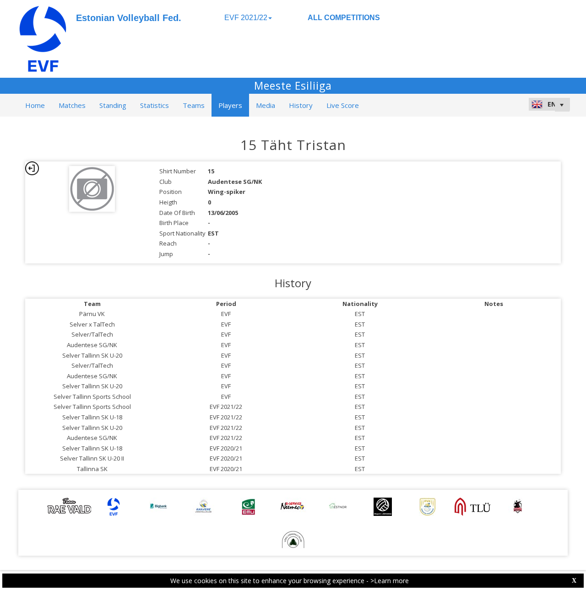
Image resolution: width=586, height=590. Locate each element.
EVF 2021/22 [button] (245, 17)
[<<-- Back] (32, 168)
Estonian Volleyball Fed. (128, 18)
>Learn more (389, 580)
